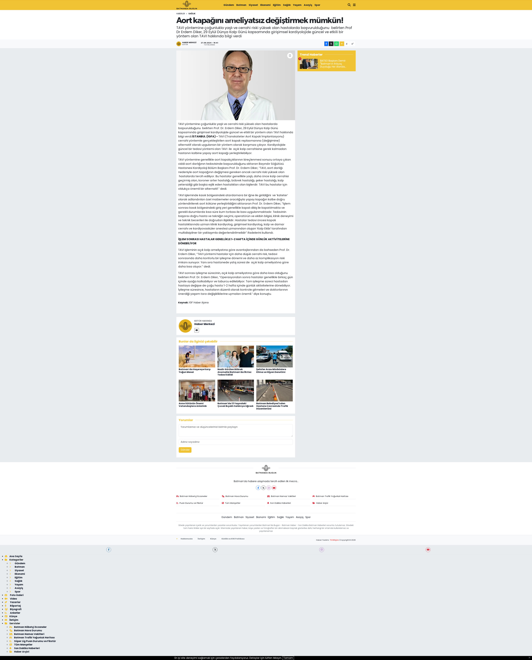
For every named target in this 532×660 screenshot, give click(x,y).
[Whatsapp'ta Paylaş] (336, 43)
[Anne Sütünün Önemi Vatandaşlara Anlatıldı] (197, 390)
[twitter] (215, 549)
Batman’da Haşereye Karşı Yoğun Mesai (195, 371)
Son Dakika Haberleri (280, 503)
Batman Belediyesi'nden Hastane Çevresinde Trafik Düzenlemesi (272, 406)
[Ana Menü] (354, 5)
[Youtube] (274, 487)
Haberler (180, 13)
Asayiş (308, 5)
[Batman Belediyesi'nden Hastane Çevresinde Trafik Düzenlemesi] (274, 390)
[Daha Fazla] (342, 43)
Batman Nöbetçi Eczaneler (193, 496)
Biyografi (15, 609)
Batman (241, 5)
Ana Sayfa (15, 556)
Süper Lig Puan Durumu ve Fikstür (35, 641)
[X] (263, 487)
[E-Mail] (196, 330)
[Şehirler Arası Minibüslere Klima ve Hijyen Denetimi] (274, 356)
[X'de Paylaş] (331, 43)
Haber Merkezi (204, 324)
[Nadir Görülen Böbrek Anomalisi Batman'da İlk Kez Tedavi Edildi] (236, 356)
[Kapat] (530, 658)
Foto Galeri (16, 595)
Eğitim (277, 5)
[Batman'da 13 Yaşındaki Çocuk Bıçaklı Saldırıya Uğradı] (236, 390)
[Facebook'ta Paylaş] (326, 43)
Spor (317, 5)
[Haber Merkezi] (185, 325)
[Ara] (349, 5)
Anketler (14, 613)
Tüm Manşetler (232, 503)
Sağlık (287, 5)
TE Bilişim (334, 540)
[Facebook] (258, 487)
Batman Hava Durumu (237, 496)
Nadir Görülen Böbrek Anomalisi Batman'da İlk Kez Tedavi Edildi (234, 372)
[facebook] (108, 549)
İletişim (201, 538)
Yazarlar (15, 602)
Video (13, 598)
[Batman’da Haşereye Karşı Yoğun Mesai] (197, 356)
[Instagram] (268, 487)
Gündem (228, 5)
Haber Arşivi (322, 503)
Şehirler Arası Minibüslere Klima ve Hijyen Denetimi (271, 371)
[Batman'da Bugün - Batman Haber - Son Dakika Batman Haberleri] (186, 5)
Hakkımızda (186, 538)
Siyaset (253, 5)
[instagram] (321, 549)
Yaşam (297, 5)
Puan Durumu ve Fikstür (191, 503)
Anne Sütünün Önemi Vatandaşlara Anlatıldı (193, 405)
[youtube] (428, 549)
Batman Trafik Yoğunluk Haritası (332, 496)
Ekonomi (265, 5)
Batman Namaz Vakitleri (283, 496)
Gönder (185, 449)
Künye (213, 538)
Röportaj (15, 605)
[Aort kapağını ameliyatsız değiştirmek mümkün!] (235, 85)
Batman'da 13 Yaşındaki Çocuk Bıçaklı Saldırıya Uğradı (235, 405)
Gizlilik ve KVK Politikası (233, 538)
